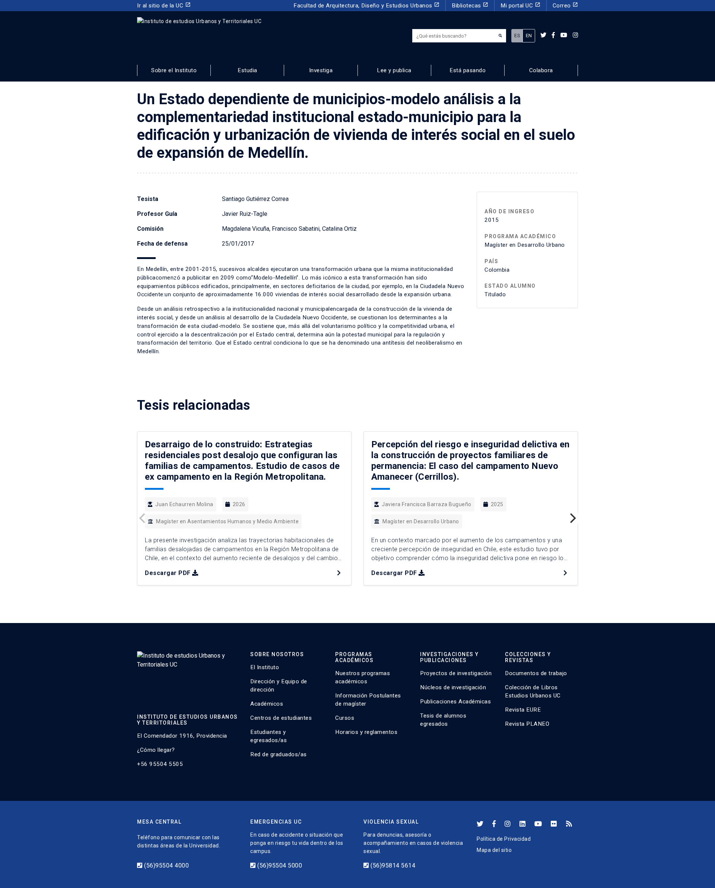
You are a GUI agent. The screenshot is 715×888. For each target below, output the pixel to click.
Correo (565, 5)
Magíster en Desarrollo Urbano (420, 521)
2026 (239, 504)
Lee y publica (394, 70)
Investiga (321, 70)
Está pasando (467, 70)
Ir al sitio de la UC (164, 5)
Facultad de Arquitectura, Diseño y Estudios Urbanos (366, 5)
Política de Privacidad (504, 839)
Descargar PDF (168, 572)
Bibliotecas (470, 5)
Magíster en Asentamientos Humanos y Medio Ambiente (227, 521)
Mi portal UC (520, 5)
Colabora (541, 70)
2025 (497, 504)
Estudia (247, 70)
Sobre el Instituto (174, 70)
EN (529, 35)
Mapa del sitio (494, 850)
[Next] (572, 518)
